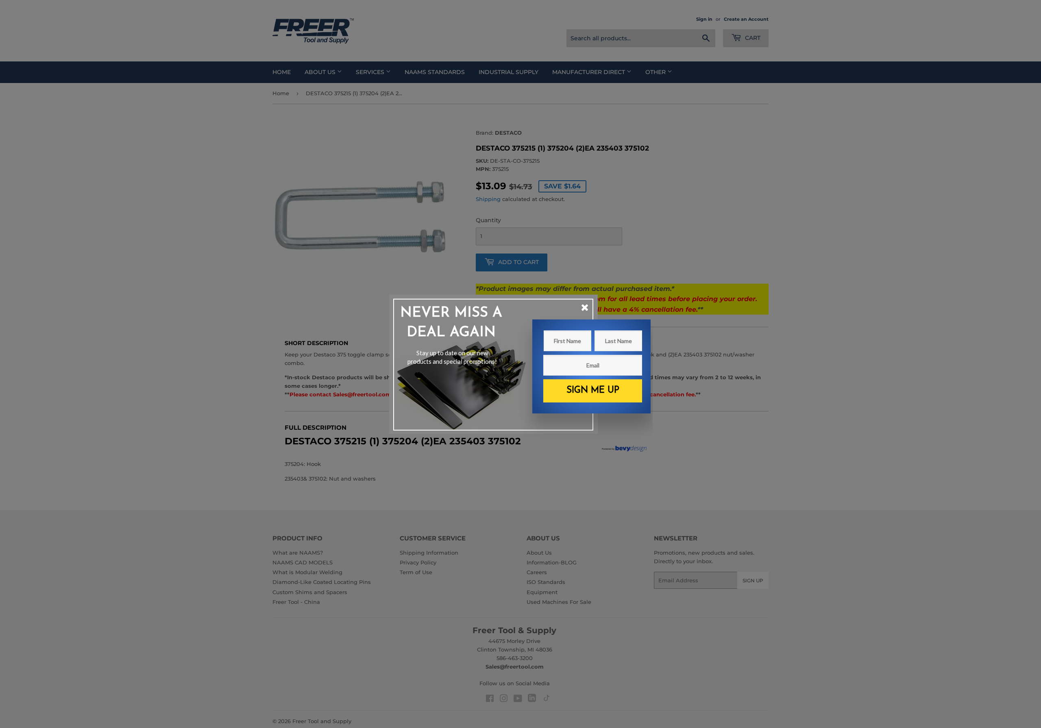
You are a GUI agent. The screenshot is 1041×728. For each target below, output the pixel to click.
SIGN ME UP (592, 390)
